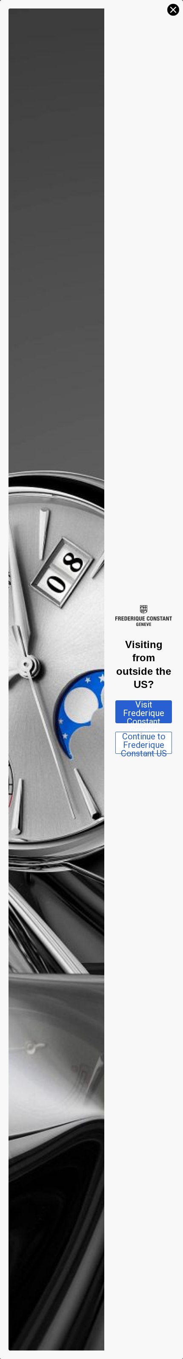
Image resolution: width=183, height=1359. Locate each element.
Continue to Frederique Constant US (144, 743)
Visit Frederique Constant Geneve (143, 711)
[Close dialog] (173, 9)
